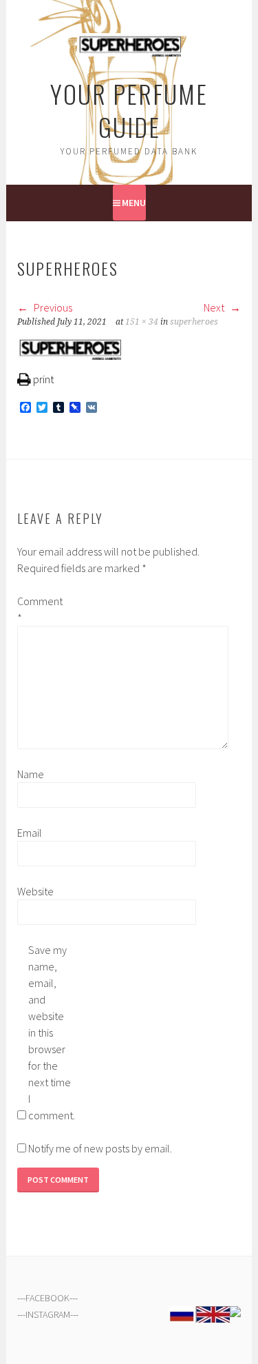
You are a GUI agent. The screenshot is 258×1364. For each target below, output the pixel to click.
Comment (39, 609)
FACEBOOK (47, 1298)
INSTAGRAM (47, 1314)
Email (29, 832)
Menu (134, 202)
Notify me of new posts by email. (100, 1148)
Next (215, 307)
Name (30, 774)
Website (35, 891)
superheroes (194, 322)
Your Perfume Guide (129, 110)
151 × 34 (141, 322)
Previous (52, 307)
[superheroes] (69, 356)
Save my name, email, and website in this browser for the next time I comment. (50, 1032)
